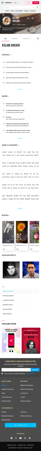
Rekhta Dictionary (7, 416)
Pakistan (23, 24)
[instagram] (25, 438)
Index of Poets (8, 291)
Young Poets (7, 309)
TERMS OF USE (22, 445)
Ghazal (27, 38)
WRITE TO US (22, 425)
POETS (7, 11)
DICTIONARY (19, 11)
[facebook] (11, 438)
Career (22, 397)
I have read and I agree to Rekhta (19, 373)
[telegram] (29, 438)
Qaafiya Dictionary (8, 389)
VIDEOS (26, 11)
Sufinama (23, 412)
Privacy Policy (30, 373)
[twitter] (16, 438)
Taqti (3, 393)
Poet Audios (7, 314)
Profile (15, 38)
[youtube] (20, 438)
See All (20, 89)
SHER (12, 11)
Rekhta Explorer (25, 401)
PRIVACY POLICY (11, 445)
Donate (29, 2)
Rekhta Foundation (26, 385)
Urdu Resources (7, 397)
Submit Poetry (6, 401)
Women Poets (8, 305)
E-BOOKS (33, 11)
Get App (36, 2)
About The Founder (26, 389)
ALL (5, 38)
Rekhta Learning (25, 416)
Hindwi (4, 412)
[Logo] (8, 3)
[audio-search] (37, 7)
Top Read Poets (8, 296)
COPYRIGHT (30, 445)
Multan (19, 24)
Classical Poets (8, 300)
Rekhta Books (6, 420)
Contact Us (24, 393)
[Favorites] (28, 18)
